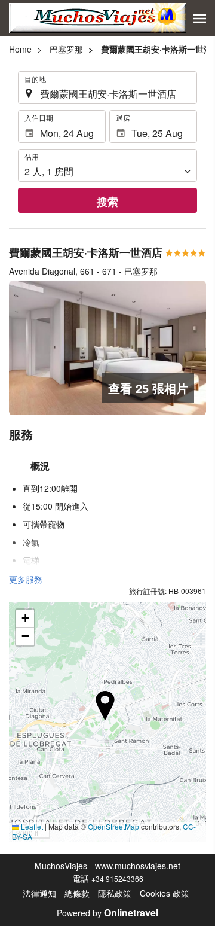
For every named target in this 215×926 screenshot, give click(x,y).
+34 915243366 (117, 878)
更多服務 (25, 579)
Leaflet (31, 826)
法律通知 (39, 893)
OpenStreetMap (113, 826)
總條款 (77, 893)
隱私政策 (114, 893)
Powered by (107, 913)
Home (20, 49)
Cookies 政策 (164, 893)
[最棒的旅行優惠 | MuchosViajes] (97, 18)
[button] (199, 18)
